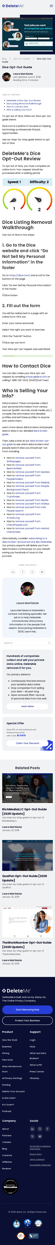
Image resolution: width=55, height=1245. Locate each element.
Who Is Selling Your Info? (19, 109)
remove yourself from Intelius (32, 503)
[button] (51, 6)
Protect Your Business (27, 1020)
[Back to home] (13, 6)
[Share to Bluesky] (42, 572)
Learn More (27, 706)
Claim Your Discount (27, 743)
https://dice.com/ (19, 275)
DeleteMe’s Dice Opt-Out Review (24, 100)
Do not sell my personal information (40, 1147)
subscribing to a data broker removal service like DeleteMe (27, 540)
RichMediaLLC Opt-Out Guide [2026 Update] (24, 811)
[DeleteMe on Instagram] (40, 1129)
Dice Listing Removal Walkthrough (24, 103)
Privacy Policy (36, 1154)
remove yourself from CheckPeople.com (23, 523)
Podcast (6, 1111)
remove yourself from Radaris (32, 482)
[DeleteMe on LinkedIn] (32, 1129)
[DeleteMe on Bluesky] (40, 1136)
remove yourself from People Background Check (28, 487)
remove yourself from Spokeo (32, 472)
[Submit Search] (49, 643)
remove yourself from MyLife (31, 500)
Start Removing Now (27, 1009)
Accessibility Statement (40, 1165)
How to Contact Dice (17, 106)
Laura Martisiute (27, 603)
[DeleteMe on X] (32, 1136)
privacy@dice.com (36, 376)
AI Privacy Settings (12, 1078)
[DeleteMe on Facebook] (47, 1129)
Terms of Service (37, 1159)
